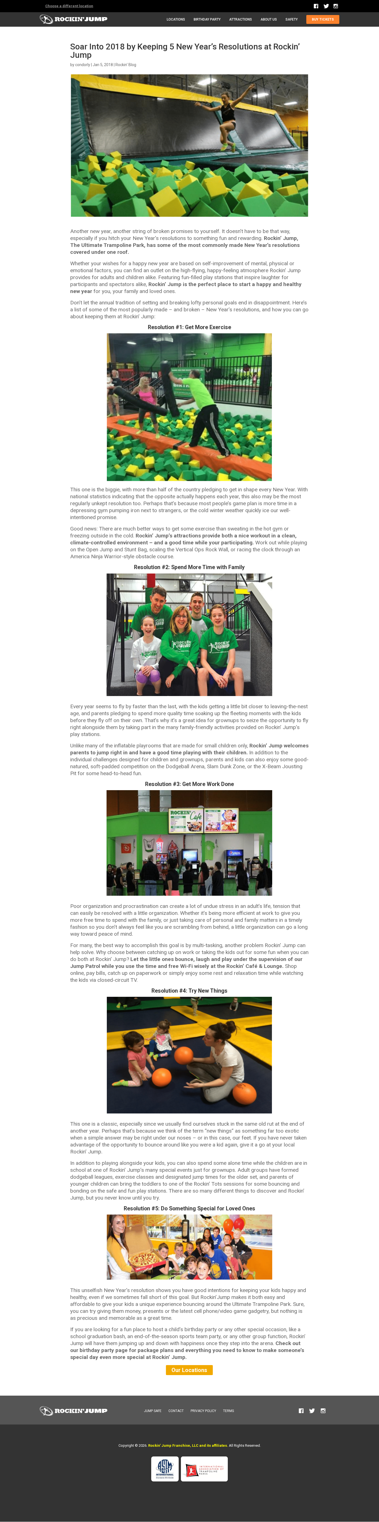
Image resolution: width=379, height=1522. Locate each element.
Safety (291, 19)
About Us (269, 19)
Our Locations (189, 1370)
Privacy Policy (203, 1411)
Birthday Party (207, 19)
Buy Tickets (323, 19)
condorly (82, 64)
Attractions (240, 19)
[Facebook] (316, 6)
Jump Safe (152, 1411)
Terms (228, 1411)
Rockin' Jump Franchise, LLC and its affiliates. (188, 1445)
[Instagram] (335, 6)
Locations (176, 19)
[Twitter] (326, 7)
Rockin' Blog (125, 64)
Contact (176, 1411)
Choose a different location (69, 6)
